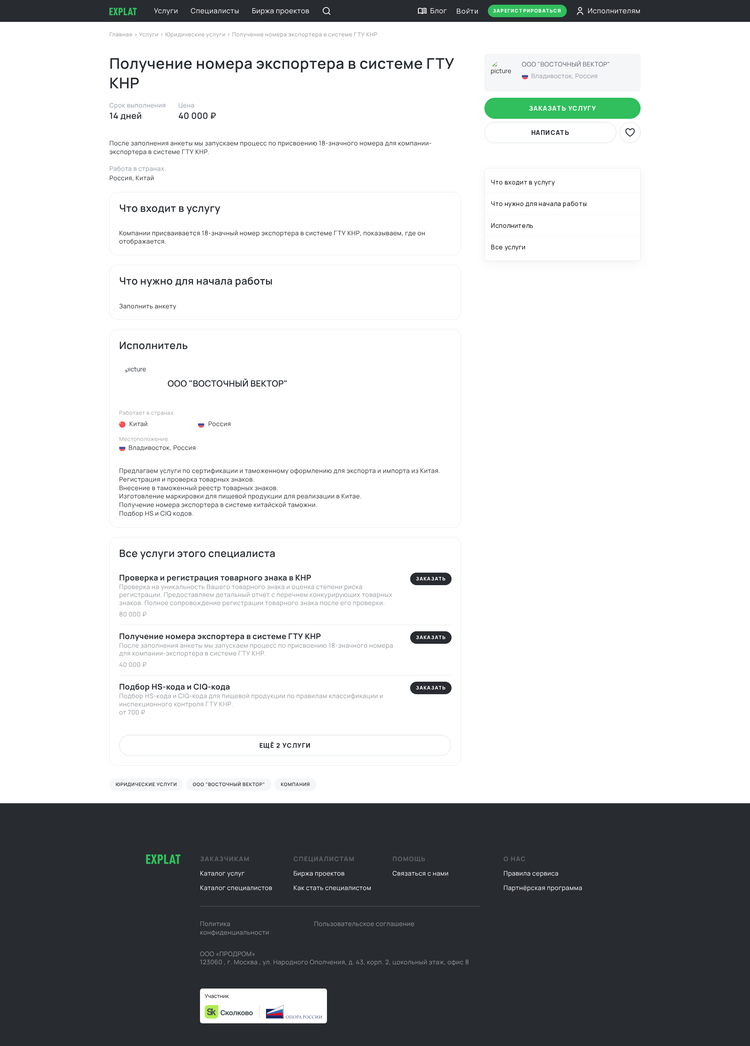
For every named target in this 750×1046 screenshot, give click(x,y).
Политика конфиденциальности (234, 928)
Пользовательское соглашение (364, 923)
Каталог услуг (222, 873)
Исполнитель (512, 225)
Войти (467, 10)
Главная (121, 34)
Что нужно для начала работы (539, 204)
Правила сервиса (531, 873)
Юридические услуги (196, 34)
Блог (438, 11)
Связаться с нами (421, 873)
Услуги (166, 11)
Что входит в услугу (523, 182)
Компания (295, 784)
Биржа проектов (281, 11)
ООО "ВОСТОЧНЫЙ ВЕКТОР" (229, 784)
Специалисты (215, 11)
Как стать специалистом (332, 887)
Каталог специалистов (236, 887)
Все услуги (508, 247)
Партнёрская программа (543, 887)
